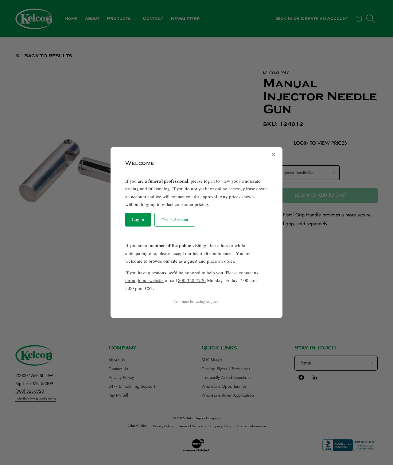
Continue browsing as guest (196, 301)
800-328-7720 (192, 280)
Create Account (174, 220)
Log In (138, 219)
